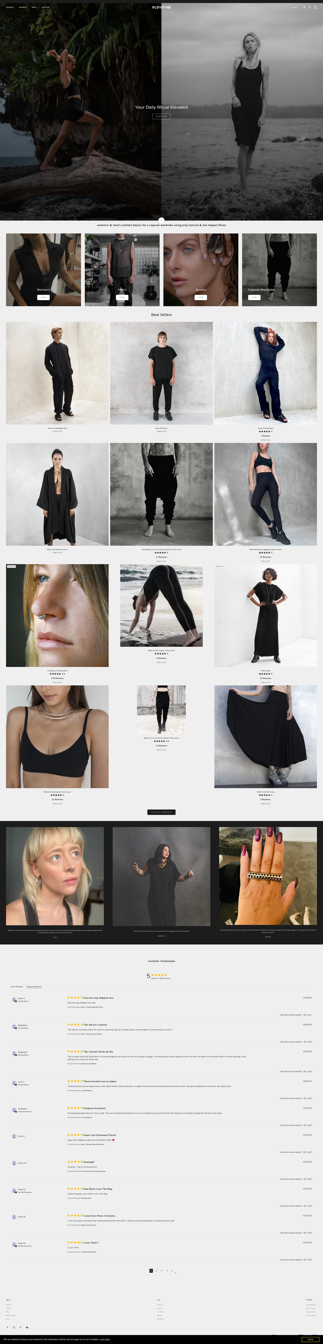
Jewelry (8, 1308)
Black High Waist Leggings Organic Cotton (265, 553)
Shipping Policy (311, 1305)
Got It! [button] (310, 1339)
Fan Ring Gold (86, 1198)
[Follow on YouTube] (27, 1327)
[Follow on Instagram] (14, 1327)
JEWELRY (10, 7)
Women (8, 1305)
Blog (7, 1319)
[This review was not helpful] (309, 1015)
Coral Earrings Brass (88, 1252)
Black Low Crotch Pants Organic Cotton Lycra (161, 742)
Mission (159, 1315)
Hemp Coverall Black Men (57, 428)
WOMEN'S (23, 7)
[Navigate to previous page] (147, 1273)
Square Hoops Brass (88, 1225)
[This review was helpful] (304, 1015)
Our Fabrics (161, 1312)
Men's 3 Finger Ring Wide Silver (92, 1144)
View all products (161, 812)
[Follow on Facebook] (7, 1327)
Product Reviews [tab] (34, 986)
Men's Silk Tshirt (161, 428)
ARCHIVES (46, 7)
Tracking (160, 1305)
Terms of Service (311, 1315)
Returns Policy (310, 1312)
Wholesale (160, 1319)
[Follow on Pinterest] (20, 1327)
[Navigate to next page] (176, 1273)
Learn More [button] (105, 1339)
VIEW (254, 297)
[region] (161, 112)
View (43, 297)
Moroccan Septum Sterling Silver (93, 1171)
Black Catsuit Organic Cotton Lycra (161, 654)
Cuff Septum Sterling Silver (57, 675)
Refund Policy (310, 1308)
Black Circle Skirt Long (265, 796)
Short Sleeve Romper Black (91, 1034)
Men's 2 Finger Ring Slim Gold (92, 1007)
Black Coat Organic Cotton (57, 549)
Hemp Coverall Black (266, 432)
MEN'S (34, 7)
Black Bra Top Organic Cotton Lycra (57, 796)
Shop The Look (10, 1315)
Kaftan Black (266, 675)
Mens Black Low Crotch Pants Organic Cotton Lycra (161, 553)
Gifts (7, 1312)
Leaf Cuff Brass (86, 1091)
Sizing (159, 1308)
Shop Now (161, 123)
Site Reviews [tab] (17, 986)
